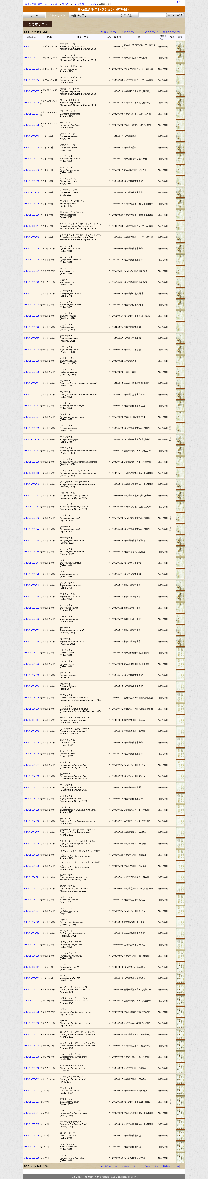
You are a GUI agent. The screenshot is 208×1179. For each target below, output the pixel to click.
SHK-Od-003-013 (31, 181)
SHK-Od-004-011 (31, 765)
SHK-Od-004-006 (31, 709)
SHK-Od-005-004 (31, 1001)
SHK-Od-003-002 (31, 57)
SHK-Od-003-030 (31, 372)
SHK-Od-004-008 (31, 731)
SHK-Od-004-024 (31, 911)
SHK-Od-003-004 (31, 80)
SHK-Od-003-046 (31, 551)
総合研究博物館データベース (39, 4)
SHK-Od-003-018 (31, 237)
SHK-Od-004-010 (31, 754)
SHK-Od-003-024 (31, 304)
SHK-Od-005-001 (31, 967)
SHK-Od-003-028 (31, 349)
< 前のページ (128, 31)
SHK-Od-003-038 (31, 462)
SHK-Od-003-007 (31, 114)
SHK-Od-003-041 (31, 495)
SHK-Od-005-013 (31, 1102)
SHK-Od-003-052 (31, 619)
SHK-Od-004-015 (31, 810)
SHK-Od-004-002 (31, 664)
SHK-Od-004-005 (31, 697)
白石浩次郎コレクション (84, 4)
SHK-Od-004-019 (31, 855)
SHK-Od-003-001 (31, 46)
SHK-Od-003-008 (31, 125)
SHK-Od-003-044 (31, 529)
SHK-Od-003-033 (31, 405)
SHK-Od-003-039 (31, 473)
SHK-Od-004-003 (31, 675)
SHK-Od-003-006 (31, 102)
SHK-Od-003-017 (31, 226)
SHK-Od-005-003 (31, 989)
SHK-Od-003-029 (31, 361)
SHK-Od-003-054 (31, 641)
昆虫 (57, 4)
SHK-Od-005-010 (31, 1068)
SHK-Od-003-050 (31, 596)
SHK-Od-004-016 (31, 821)
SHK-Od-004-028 (31, 956)
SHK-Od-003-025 (31, 316)
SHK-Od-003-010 (31, 147)
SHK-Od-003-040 (31, 484)
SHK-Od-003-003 (31, 69)
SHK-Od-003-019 (31, 248)
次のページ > (151, 31)
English (178, 1)
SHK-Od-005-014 (31, 1113)
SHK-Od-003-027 (31, 338)
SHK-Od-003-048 (31, 574)
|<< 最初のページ (109, 31)
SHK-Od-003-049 (31, 585)
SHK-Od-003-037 (31, 450)
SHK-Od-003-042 (31, 507)
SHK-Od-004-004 (31, 686)
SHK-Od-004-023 (31, 899)
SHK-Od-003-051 (31, 608)
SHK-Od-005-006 (31, 1023)
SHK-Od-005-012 (31, 1090)
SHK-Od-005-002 (31, 978)
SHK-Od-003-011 (31, 159)
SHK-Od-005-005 (31, 1012)
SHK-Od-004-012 (31, 776)
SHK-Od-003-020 (31, 260)
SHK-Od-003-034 (31, 417)
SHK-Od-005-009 (31, 1057)
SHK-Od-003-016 (31, 215)
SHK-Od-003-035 (31, 428)
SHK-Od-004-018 (31, 843)
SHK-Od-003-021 (31, 271)
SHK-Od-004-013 (31, 787)
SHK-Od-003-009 (31, 136)
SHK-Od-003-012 (31, 170)
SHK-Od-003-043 (31, 518)
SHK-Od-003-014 (31, 192)
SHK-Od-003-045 (31, 540)
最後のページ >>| (171, 31)
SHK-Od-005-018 (31, 1158)
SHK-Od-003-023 (31, 293)
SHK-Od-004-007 (31, 720)
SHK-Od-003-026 (31, 327)
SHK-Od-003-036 (31, 439)
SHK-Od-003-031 (31, 383)
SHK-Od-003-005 (31, 91)
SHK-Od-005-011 (31, 1079)
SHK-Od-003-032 (31, 394)
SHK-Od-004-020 (31, 866)
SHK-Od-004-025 (31, 922)
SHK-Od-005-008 (31, 1045)
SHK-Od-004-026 (31, 933)
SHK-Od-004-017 (31, 832)
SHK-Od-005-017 (31, 1146)
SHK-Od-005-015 (31, 1124)
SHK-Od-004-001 (31, 652)
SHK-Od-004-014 (31, 798)
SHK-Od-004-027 (31, 944)
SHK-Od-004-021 (31, 877)
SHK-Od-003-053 (31, 630)
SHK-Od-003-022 (31, 282)
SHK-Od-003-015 (31, 203)
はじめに (66, 4)
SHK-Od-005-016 (31, 1135)
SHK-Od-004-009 (31, 742)
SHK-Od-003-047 (31, 563)
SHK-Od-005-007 (31, 1034)
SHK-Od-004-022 (31, 888)
